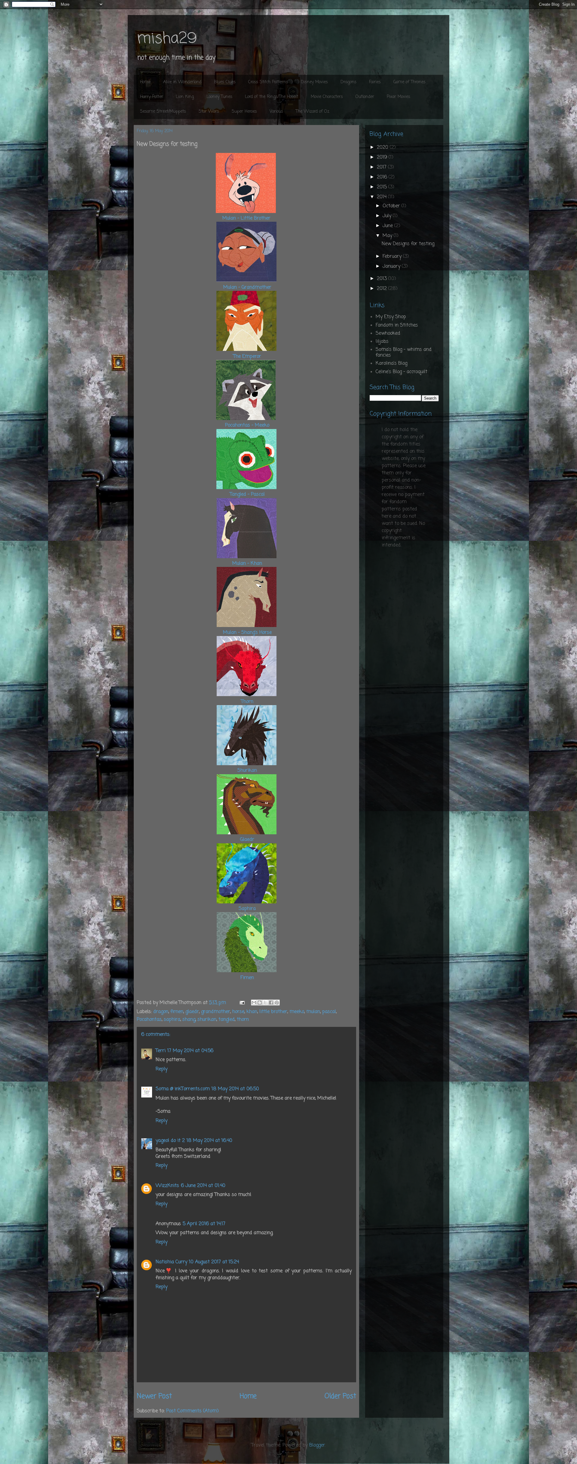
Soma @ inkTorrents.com (183, 1089)
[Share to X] (265, 1003)
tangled (226, 1019)
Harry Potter (151, 97)
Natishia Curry (171, 1262)
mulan (313, 1011)
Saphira (247, 908)
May (388, 235)
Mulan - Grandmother (247, 287)
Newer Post (154, 1396)
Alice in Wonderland (182, 82)
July (388, 216)
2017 (382, 167)
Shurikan (247, 770)
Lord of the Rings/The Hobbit (271, 97)
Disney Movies (314, 82)
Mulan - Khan (246, 563)
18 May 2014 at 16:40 (209, 1140)
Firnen (247, 978)
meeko (296, 1011)
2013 (382, 278)
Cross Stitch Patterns (268, 82)
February (393, 256)
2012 (382, 288)
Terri (161, 1051)
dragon (160, 1011)
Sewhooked (388, 333)
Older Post (340, 1396)
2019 (383, 157)
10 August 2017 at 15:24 (214, 1262)
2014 (382, 197)
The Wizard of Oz (312, 111)
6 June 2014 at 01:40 (203, 1185)
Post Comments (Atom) (192, 1411)
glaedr (192, 1011)
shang (188, 1019)
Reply (161, 1069)
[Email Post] (241, 1002)
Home (145, 82)
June (388, 226)
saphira (172, 1019)
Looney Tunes (219, 97)
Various (276, 111)
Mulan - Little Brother (246, 218)
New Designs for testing (408, 244)
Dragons (348, 82)
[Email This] (254, 1003)
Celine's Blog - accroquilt (401, 372)
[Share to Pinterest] (277, 1003)
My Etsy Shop (391, 317)
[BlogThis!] (260, 1003)
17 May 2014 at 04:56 (190, 1051)
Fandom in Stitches (397, 325)
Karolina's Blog (391, 363)
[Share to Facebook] (271, 1003)
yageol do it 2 (170, 1140)
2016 (383, 177)
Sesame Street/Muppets (163, 111)
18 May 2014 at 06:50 (235, 1089)
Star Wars (209, 111)
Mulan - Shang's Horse (247, 632)
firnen (176, 1011)
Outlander (365, 97)
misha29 (167, 39)
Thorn (247, 701)
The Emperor (247, 356)
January (392, 266)
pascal (329, 1011)
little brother (273, 1011)
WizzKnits (167, 1185)
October (392, 206)
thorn (243, 1019)
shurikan (206, 1019)
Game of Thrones (409, 82)
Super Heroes (244, 111)
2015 (382, 187)
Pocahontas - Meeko (247, 425)
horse (238, 1011)
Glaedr (247, 839)
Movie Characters (327, 97)
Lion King (185, 97)
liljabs (382, 341)
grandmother (215, 1011)
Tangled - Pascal (247, 494)
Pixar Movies (398, 97)
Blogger (317, 1445)
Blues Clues (225, 82)
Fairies (375, 82)
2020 (383, 147)
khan (251, 1011)
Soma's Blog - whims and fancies (404, 352)
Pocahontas (149, 1019)
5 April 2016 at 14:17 (204, 1224)
